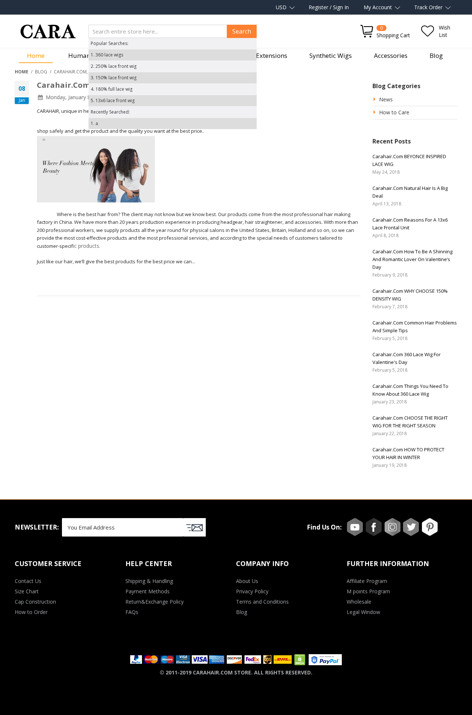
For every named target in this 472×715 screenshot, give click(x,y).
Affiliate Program (367, 580)
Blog (436, 55)
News (386, 99)
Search (241, 31)
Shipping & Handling (149, 580)
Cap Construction (35, 601)
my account (378, 7)
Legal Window (363, 611)
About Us (247, 580)
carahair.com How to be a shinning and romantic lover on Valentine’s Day (412, 259)
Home (36, 55)
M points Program (368, 591)
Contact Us (28, 580)
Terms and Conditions (262, 601)
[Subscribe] (195, 527)
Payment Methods (147, 591)
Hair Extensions (264, 55)
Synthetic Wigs (330, 55)
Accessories (390, 55)
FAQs (131, 611)
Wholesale (359, 601)
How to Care (394, 112)
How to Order (31, 611)
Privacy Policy (252, 591)
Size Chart (27, 591)
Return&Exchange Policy (154, 601)
